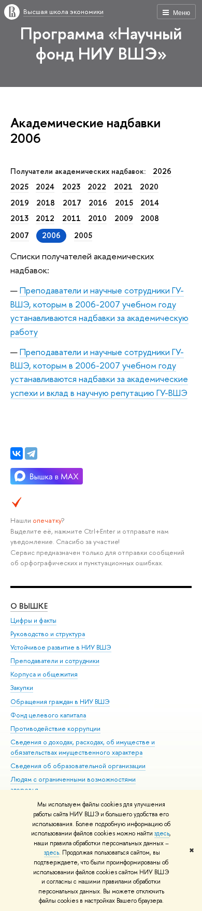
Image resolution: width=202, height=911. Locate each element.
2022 (97, 187)
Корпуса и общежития (44, 674)
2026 (162, 171)
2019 (19, 203)
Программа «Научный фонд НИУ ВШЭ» (101, 43)
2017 (72, 203)
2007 (19, 235)
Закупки (21, 687)
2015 (124, 203)
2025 (19, 187)
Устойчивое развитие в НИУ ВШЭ (60, 647)
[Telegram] (31, 453)
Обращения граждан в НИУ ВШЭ (60, 701)
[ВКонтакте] (16, 453)
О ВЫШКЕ (29, 605)
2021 (123, 187)
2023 (71, 187)
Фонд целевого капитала (48, 715)
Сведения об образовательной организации (78, 765)
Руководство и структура (47, 633)
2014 (149, 203)
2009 (123, 218)
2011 (71, 218)
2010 (97, 218)
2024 (45, 187)
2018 (45, 203)
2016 (98, 203)
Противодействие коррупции (55, 728)
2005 (83, 235)
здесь (161, 833)
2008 (149, 218)
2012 (45, 218)
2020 (149, 187)
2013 (19, 218)
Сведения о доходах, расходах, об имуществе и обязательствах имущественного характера (82, 747)
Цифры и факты (33, 620)
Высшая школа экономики (63, 11)
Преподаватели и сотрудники (54, 660)
